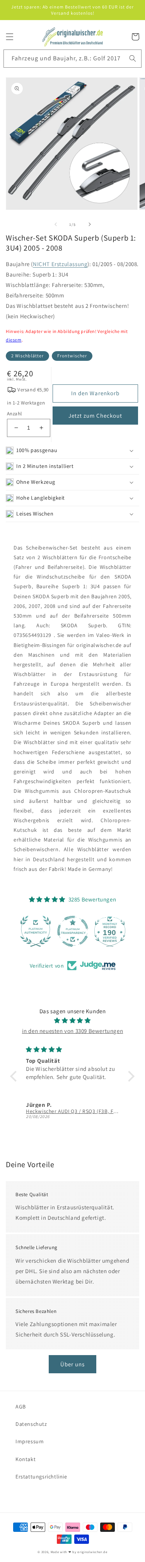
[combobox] (72, 58)
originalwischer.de (92, 1552)
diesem (14, 340)
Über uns (72, 1364)
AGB (20, 1406)
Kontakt (25, 1459)
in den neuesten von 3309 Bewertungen (72, 1031)
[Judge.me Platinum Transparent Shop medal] (72, 931)
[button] (9, 36)
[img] (72, 1020)
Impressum (29, 1441)
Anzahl (14, 413)
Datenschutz (31, 1423)
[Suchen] (132, 58)
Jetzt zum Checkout (95, 415)
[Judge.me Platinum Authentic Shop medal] (35, 931)
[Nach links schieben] (55, 224)
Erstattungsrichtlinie (41, 1476)
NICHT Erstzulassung (60, 264)
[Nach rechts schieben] (89, 224)
